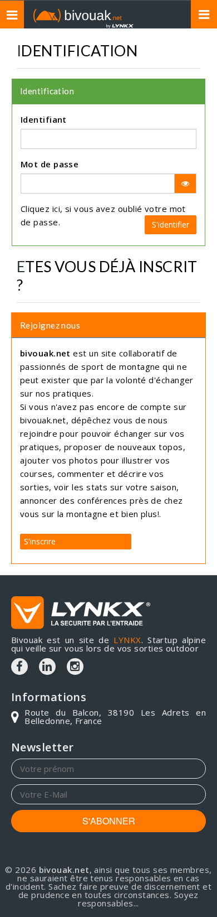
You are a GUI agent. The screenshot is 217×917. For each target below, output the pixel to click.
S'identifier (170, 224)
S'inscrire (40, 541)
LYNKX (127, 639)
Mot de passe (49, 164)
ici (56, 208)
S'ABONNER (108, 820)
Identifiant (44, 119)
